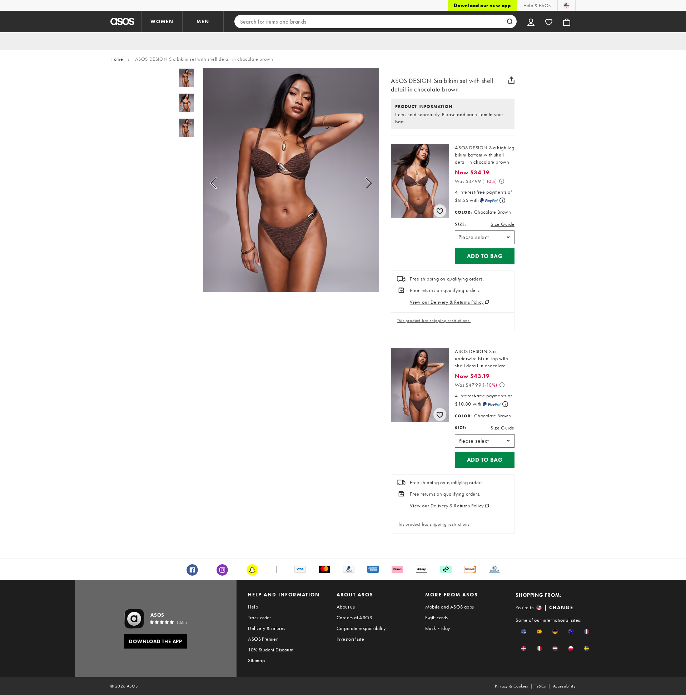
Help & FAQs (537, 5)
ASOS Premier (263, 639)
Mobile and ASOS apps (449, 607)
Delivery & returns (266, 628)
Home (116, 59)
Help (253, 607)
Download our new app (482, 5)
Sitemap (256, 660)
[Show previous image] (221, 183)
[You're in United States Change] (566, 5)
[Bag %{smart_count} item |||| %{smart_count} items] (567, 21)
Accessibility (564, 686)
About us (346, 607)
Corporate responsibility (361, 628)
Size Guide (502, 224)
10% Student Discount (270, 649)
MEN (203, 21)
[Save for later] (440, 211)
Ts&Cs (540, 686)
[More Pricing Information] (501, 181)
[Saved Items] (549, 21)
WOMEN (162, 21)
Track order (259, 617)
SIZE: (460, 224)
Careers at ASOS (354, 617)
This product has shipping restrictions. (434, 320)
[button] (484, 256)
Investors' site (350, 639)
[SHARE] (512, 80)
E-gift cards (436, 617)
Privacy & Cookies (511, 686)
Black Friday (437, 628)
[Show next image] (360, 183)
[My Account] (531, 21)
